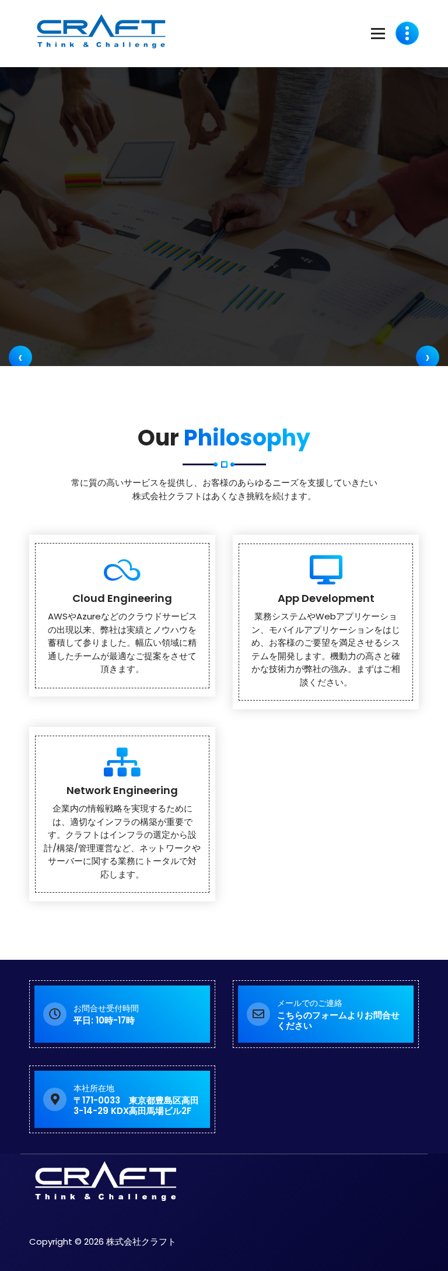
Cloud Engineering (122, 598)
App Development (326, 598)
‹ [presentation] (20, 357)
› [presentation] (427, 357)
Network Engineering (122, 790)
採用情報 (213, 245)
